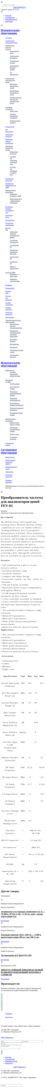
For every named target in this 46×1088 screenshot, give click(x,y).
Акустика (8, 38)
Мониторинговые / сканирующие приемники (16, 201)
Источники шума (9, 216)
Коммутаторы (9, 457)
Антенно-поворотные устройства (14, 116)
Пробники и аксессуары (14, 275)
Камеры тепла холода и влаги (15, 423)
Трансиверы (9, 472)
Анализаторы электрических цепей (10, 80)
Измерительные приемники (10, 191)
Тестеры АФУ (8, 292)
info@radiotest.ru (19, 7)
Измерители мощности (9, 179)
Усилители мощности (9, 313)
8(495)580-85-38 (7, 7)
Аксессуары (14, 111)
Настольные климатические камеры (15, 429)
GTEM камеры (15, 384)
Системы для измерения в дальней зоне (13, 171)
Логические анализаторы (9, 224)
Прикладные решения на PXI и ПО (14, 252)
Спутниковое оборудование (9, 451)
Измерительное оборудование (10, 32)
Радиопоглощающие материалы (16, 409)
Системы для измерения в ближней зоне (13, 160)
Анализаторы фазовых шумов (14, 67)
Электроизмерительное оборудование (13, 321)
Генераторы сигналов (9, 135)
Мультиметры (14, 344)
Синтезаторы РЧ (14, 258)
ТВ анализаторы (14, 73)
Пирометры (14, 347)
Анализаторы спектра (14, 62)
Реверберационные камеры (16, 414)
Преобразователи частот (11, 468)
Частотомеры (9, 317)
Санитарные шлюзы (9, 444)
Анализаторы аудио (14, 52)
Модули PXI (8, 229)
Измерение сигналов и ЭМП (15, 195)
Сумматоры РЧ (14, 262)
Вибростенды (9, 370)
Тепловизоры (9, 288)
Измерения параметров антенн (9, 148)
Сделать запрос (7, 9)
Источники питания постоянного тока (9, 209)
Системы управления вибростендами (15, 374)
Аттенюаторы (9, 127)
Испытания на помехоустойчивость (17, 404)
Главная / (8, 480)
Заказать (4, 511)
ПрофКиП (8, 285)
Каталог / (8, 482)
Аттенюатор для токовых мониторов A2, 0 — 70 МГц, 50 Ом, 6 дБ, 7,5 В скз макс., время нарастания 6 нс (23, 914)
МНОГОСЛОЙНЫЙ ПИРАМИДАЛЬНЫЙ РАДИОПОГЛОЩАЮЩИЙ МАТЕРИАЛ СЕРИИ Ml (22, 972)
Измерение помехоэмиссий (15, 399)
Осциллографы (10, 272)
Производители (11, 19)
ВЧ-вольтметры (9, 130)
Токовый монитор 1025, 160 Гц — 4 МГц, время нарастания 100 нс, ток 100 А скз (21, 936)
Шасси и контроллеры (14, 267)
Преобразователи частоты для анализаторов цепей (15, 100)
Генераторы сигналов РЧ (14, 241)
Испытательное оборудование (10, 364)
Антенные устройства (9, 108)
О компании (10, 17)
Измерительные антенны (15, 122)
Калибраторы (9, 220)
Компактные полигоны (14, 153)
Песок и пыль (14, 434)
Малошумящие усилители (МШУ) (10, 462)
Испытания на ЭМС (9, 381)
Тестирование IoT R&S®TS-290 (16, 955)
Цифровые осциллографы (15, 280)
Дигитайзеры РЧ (14, 246)
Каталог (8, 15)
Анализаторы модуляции (14, 57)
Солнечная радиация (13, 438)
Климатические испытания (10, 420)
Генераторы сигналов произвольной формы (14, 234)
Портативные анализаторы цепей (14, 92)
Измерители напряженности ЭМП (10, 185)
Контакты (9, 21)
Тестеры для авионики (8, 298)
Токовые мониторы (8, 308)
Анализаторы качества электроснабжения (16, 326)
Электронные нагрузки (14, 356)
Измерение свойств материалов (9, 141)
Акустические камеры (14, 388)
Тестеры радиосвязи (9, 304)
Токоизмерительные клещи (16, 351)
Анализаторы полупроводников (11, 41)
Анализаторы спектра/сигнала (9, 47)
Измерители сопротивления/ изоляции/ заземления (15, 333)
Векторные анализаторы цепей (14, 86)
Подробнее (5, 921)
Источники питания (13, 340)
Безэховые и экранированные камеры (15, 393)
